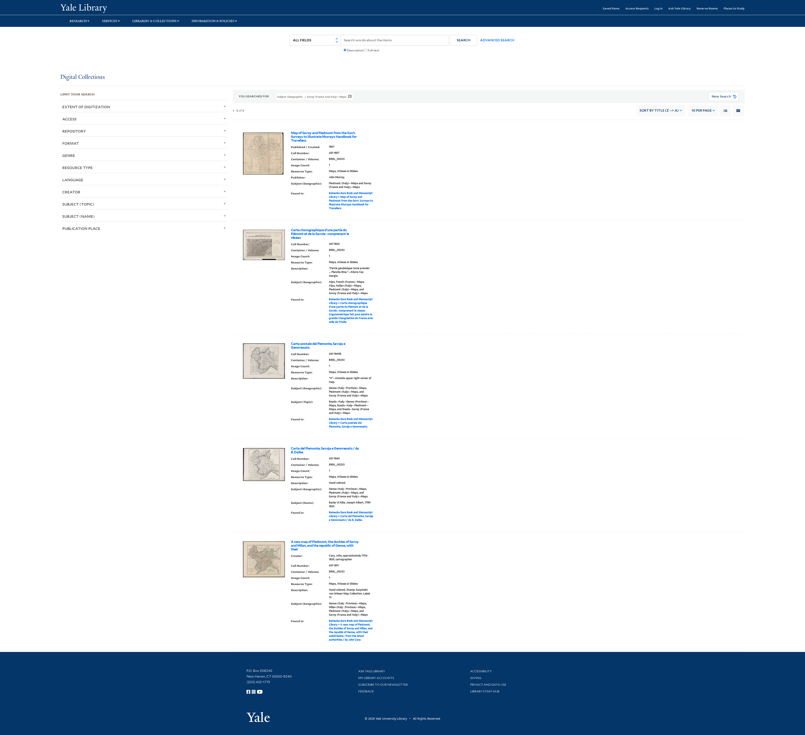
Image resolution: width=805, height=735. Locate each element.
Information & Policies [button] (213, 21)
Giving (475, 678)
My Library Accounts (376, 678)
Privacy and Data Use (488, 684)
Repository (74, 131)
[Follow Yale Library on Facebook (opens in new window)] (248, 692)
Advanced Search (497, 40)
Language (72, 179)
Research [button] (78, 21)
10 (702, 110)
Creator (71, 191)
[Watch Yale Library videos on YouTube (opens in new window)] (259, 692)
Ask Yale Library (679, 8)
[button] (463, 40)
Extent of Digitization (86, 106)
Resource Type (77, 167)
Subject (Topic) (78, 204)
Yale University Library (111, 8)
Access (69, 118)
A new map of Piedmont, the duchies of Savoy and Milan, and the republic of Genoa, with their (325, 545)
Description (355, 50)
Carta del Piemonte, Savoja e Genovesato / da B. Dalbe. (325, 450)
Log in (658, 8)
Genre (68, 155)
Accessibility (481, 671)
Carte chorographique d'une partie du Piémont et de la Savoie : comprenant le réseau (320, 234)
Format (70, 143)
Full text (373, 50)
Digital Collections (82, 77)
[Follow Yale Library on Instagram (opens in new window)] (254, 692)
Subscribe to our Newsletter (383, 684)
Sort (659, 110)
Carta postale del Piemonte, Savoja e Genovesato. (318, 345)
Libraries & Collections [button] (154, 21)
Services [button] (109, 21)
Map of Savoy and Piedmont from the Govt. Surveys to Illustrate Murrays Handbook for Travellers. (324, 136)
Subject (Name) (78, 216)
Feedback (366, 691)
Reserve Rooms (707, 8)
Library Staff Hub (484, 691)
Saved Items (611, 8)
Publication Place (81, 228)
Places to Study (734, 8)
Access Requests (637, 8)
